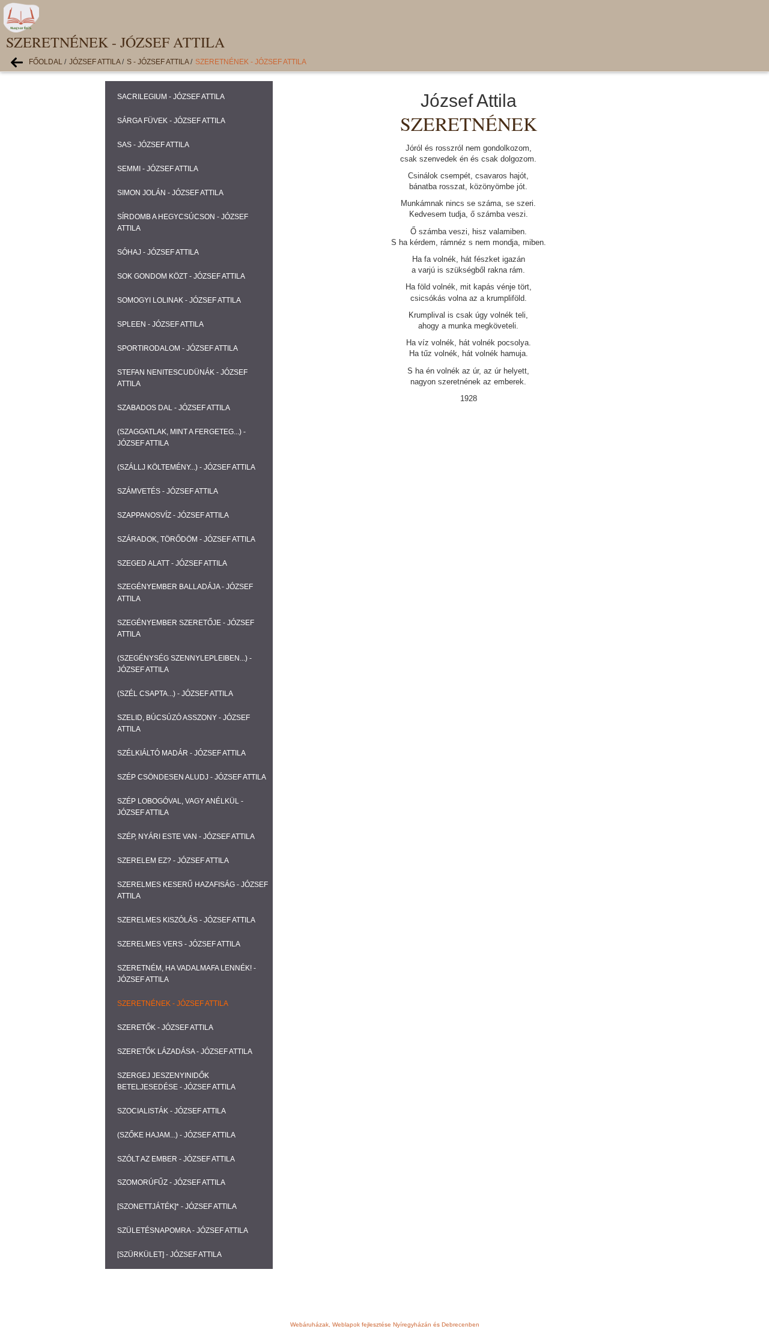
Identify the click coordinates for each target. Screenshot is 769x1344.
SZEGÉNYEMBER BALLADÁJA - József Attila (185, 592)
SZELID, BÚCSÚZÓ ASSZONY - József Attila (183, 723)
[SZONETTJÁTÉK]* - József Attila (177, 1206)
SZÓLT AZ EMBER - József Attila (176, 1159)
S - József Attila (158, 62)
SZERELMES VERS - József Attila (178, 944)
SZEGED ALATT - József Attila (172, 563)
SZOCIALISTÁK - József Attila (171, 1111)
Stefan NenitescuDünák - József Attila (182, 378)
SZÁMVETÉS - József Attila (167, 491)
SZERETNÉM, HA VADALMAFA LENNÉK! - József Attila (186, 974)
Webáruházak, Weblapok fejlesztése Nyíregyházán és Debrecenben (384, 1324)
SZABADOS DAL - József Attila (173, 408)
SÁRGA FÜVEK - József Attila (171, 121)
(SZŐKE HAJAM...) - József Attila (176, 1135)
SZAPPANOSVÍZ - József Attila (173, 515)
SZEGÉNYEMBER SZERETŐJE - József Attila (185, 628)
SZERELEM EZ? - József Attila (173, 860)
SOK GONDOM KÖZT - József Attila (181, 276)
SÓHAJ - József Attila (158, 252)
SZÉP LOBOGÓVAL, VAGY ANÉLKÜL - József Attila (180, 807)
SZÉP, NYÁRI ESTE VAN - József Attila (186, 836)
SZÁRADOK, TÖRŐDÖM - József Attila (186, 539)
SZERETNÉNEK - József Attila (250, 62)
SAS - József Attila (153, 145)
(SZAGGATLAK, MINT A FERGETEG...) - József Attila (181, 437)
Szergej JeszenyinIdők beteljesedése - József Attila (176, 1081)
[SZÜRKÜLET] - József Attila (169, 1254)
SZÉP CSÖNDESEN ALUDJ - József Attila (191, 777)
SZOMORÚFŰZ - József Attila (171, 1182)
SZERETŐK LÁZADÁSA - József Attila (184, 1051)
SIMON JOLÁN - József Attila (170, 193)
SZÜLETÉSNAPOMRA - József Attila (182, 1230)
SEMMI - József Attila (157, 169)
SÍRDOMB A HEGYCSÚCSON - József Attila (182, 222)
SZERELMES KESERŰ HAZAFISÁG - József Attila (192, 890)
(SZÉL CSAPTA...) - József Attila (175, 693)
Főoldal (45, 62)
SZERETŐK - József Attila (165, 1027)
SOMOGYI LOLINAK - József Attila (179, 300)
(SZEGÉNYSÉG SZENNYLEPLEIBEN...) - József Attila (184, 664)
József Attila (94, 62)
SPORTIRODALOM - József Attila (177, 348)
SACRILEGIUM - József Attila (171, 96)
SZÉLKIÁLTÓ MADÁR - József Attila (181, 753)
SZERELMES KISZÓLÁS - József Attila (186, 920)
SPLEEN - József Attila (160, 324)
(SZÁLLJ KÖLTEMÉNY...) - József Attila (186, 467)
